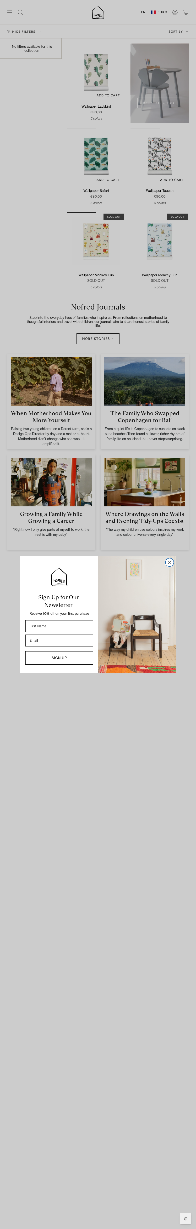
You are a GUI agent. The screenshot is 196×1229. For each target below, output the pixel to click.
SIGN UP (59, 658)
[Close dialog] (169, 562)
